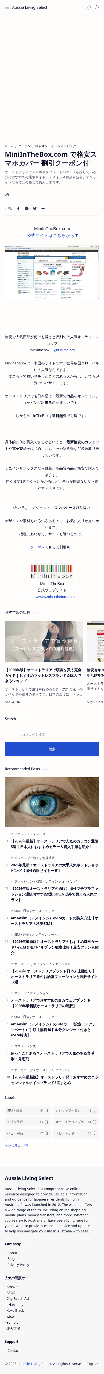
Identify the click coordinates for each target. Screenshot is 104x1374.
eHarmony (15, 1304)
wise (10, 1316)
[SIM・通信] (22, 911)
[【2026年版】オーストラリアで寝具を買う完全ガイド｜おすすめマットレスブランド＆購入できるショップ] (44, 641)
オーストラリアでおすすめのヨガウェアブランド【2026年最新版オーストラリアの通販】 (51, 1003)
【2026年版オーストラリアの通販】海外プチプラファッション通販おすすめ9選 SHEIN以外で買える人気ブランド (54, 894)
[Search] (96, 7)
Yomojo (12, 1322)
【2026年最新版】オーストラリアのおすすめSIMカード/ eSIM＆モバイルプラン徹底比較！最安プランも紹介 (55, 947)
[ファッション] (24, 834)
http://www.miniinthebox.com (52, 597)
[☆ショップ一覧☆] (28, 858)
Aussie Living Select (29, 7)
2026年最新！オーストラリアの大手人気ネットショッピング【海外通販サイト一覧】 (54, 867)
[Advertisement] (52, 81)
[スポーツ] (21, 993)
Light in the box (63, 350)
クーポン (37, 547)
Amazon (13, 1286)
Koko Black (15, 1310)
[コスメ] (20, 1046)
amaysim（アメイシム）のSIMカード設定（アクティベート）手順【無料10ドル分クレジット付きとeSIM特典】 (53, 1029)
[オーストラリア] (43, 911)
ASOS (11, 1292)
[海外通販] (48, 858)
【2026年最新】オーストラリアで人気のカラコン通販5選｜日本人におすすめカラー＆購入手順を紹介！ (54, 844)
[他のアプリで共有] (43, 208)
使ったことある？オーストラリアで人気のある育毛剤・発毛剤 (52, 1056)
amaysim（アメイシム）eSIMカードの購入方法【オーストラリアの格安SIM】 (54, 920)
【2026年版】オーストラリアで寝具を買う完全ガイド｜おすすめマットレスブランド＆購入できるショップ (43, 675)
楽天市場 (13, 1328)
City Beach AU (18, 1298)
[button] (88, 7)
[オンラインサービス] (46, 934)
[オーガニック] (24, 1070)
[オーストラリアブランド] (32, 964)
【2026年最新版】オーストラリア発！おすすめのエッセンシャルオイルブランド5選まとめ (54, 1080)
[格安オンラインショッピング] (56, 881)
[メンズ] (40, 834)
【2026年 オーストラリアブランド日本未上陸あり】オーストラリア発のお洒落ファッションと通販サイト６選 (54, 976)
